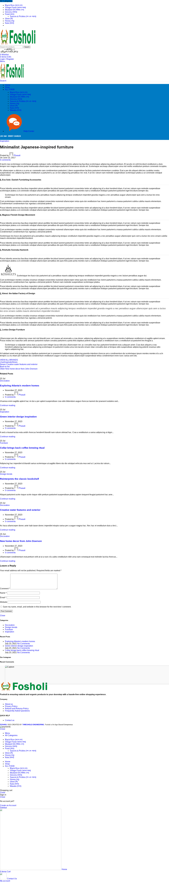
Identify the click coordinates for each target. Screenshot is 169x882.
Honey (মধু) (14, 103)
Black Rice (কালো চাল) (18, 92)
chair (2, 362)
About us (9, 704)
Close (2, 615)
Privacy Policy (11, 706)
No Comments (23, 644)
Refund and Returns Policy (17, 708)
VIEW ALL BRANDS (9, 360)
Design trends (6, 474)
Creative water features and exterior (20, 510)
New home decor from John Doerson (21, 541)
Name (3, 593)
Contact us (9, 720)
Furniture (4, 443)
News (14, 362)
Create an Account (8, 805)
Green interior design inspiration (18, 416)
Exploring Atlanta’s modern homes (19, 385)
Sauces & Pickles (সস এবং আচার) (23, 16)
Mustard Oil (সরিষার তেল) (19, 97)
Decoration (5, 381)
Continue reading (7, 405)
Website (3, 602)
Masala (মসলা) (15, 110)
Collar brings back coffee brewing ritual (22, 448)
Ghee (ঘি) (14, 106)
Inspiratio (8, 362)
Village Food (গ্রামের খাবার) (20, 95)
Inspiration (4, 141)
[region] (84, 675)
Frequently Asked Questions (17, 711)
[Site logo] (18, 44)
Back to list (5, 366)
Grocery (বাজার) (16, 99)
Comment (5, 589)
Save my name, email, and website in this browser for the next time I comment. (37, 607)
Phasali (17, 155)
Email (3, 597)
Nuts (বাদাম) (14, 108)
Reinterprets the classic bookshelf (19, 479)
